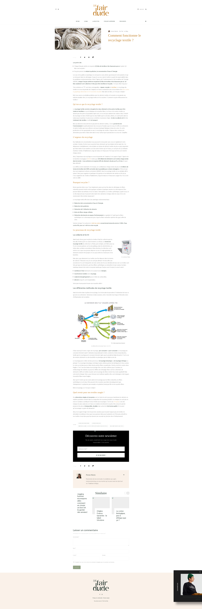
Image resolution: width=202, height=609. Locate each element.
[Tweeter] (84, 57)
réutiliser (114, 87)
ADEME (89, 159)
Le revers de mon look (96, 423)
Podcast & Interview (109, 21)
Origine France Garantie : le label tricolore (102, 515)
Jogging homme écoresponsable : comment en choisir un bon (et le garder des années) (82, 503)
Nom (74, 548)
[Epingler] (88, 57)
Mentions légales (106, 598)
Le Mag (86, 21)
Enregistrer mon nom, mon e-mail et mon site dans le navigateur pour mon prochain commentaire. (94, 562)
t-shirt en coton (95, 223)
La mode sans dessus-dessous (83, 423)
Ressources (123, 21)
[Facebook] (56, 9)
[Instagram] (58, 9)
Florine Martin (114, 31)
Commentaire (76, 537)
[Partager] (80, 57)
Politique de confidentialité (97, 598)
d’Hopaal (116, 401)
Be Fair (77, 21)
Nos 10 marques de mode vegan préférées (192, 598)
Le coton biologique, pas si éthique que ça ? (121, 515)
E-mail (74, 555)
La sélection (95, 21)
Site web (103, 555)
